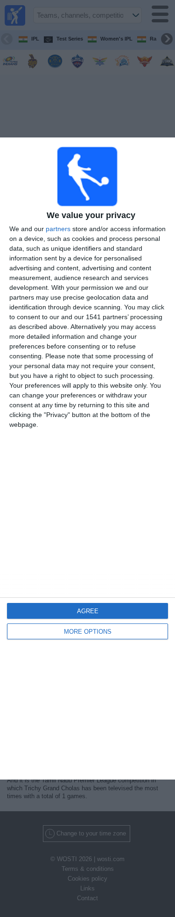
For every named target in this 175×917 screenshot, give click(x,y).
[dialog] (87, 458)
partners (58, 229)
